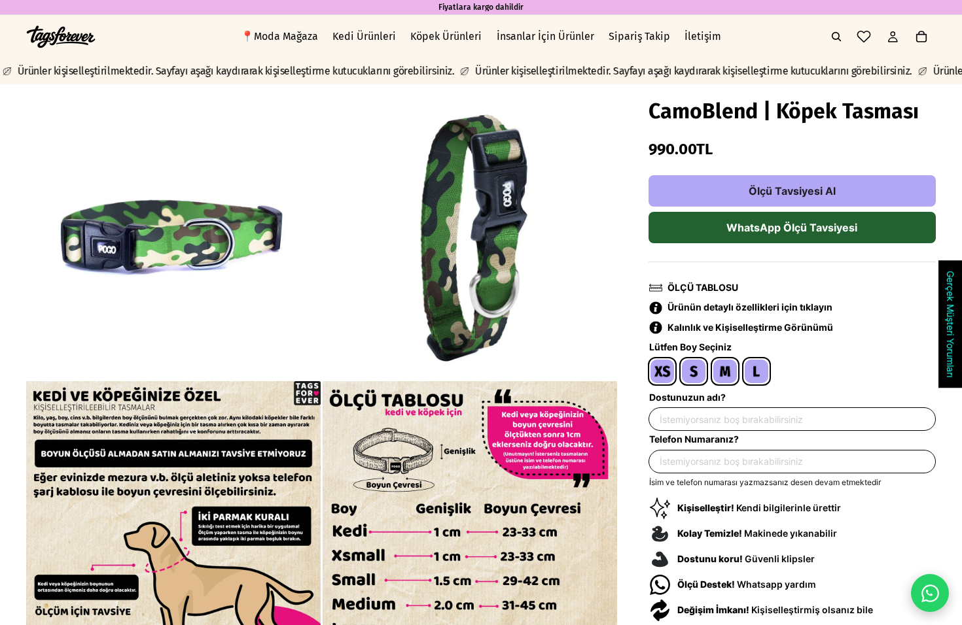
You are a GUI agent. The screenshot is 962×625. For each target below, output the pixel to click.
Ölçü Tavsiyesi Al (792, 190)
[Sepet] (921, 36)
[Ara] (836, 36)
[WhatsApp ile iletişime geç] (930, 593)
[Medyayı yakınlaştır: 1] (173, 231)
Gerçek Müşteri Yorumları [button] (950, 324)
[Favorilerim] (863, 36)
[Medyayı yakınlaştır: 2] (470, 231)
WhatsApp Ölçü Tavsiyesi (791, 227)
